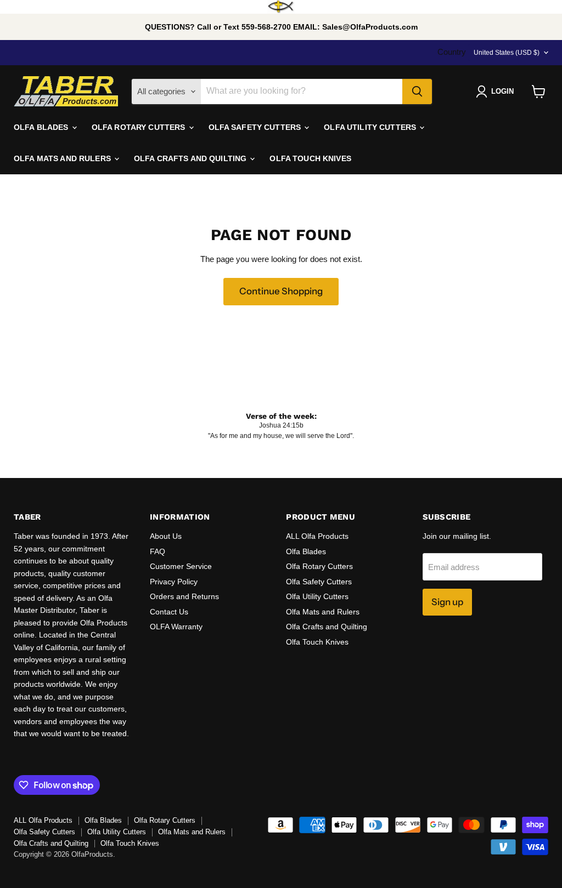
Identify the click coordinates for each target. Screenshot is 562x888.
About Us (166, 536)
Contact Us (169, 611)
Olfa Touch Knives (317, 641)
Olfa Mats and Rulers (322, 611)
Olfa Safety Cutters (319, 581)
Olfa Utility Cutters (317, 596)
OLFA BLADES (42, 127)
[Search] (417, 91)
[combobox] (301, 91)
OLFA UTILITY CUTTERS (371, 127)
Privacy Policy (174, 581)
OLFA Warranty (176, 626)
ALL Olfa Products (317, 536)
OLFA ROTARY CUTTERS (140, 127)
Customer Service (181, 566)
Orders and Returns (184, 596)
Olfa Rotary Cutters (319, 566)
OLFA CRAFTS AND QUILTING (191, 158)
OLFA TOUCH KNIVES (310, 158)
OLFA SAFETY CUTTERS (256, 127)
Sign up (447, 601)
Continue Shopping (281, 291)
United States (506, 52)
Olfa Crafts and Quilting (326, 626)
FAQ (157, 551)
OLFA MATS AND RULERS (63, 158)
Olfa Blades (306, 551)
